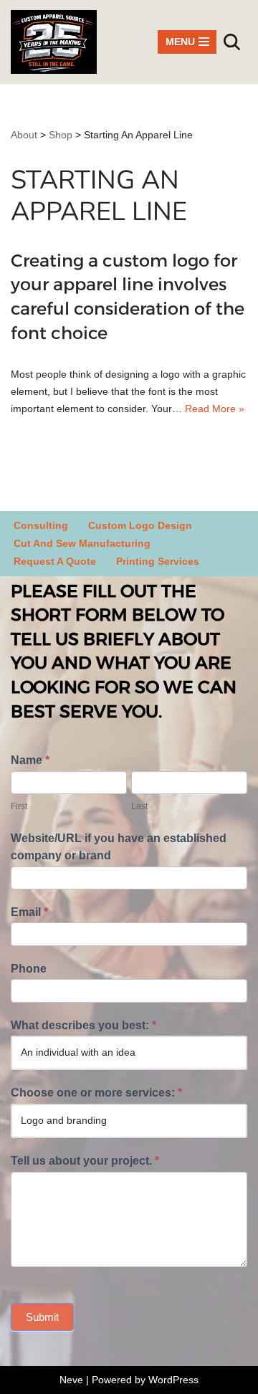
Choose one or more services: (96, 1093)
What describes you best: (83, 1025)
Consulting (41, 525)
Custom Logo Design (140, 525)
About (24, 134)
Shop (60, 134)
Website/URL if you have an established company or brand (118, 846)
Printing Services (157, 561)
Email (29, 912)
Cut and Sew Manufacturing (82, 543)
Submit (42, 1317)
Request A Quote (55, 561)
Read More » (214, 408)
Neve (71, 1379)
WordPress (173, 1379)
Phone (29, 969)
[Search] (232, 42)
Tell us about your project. (85, 1161)
